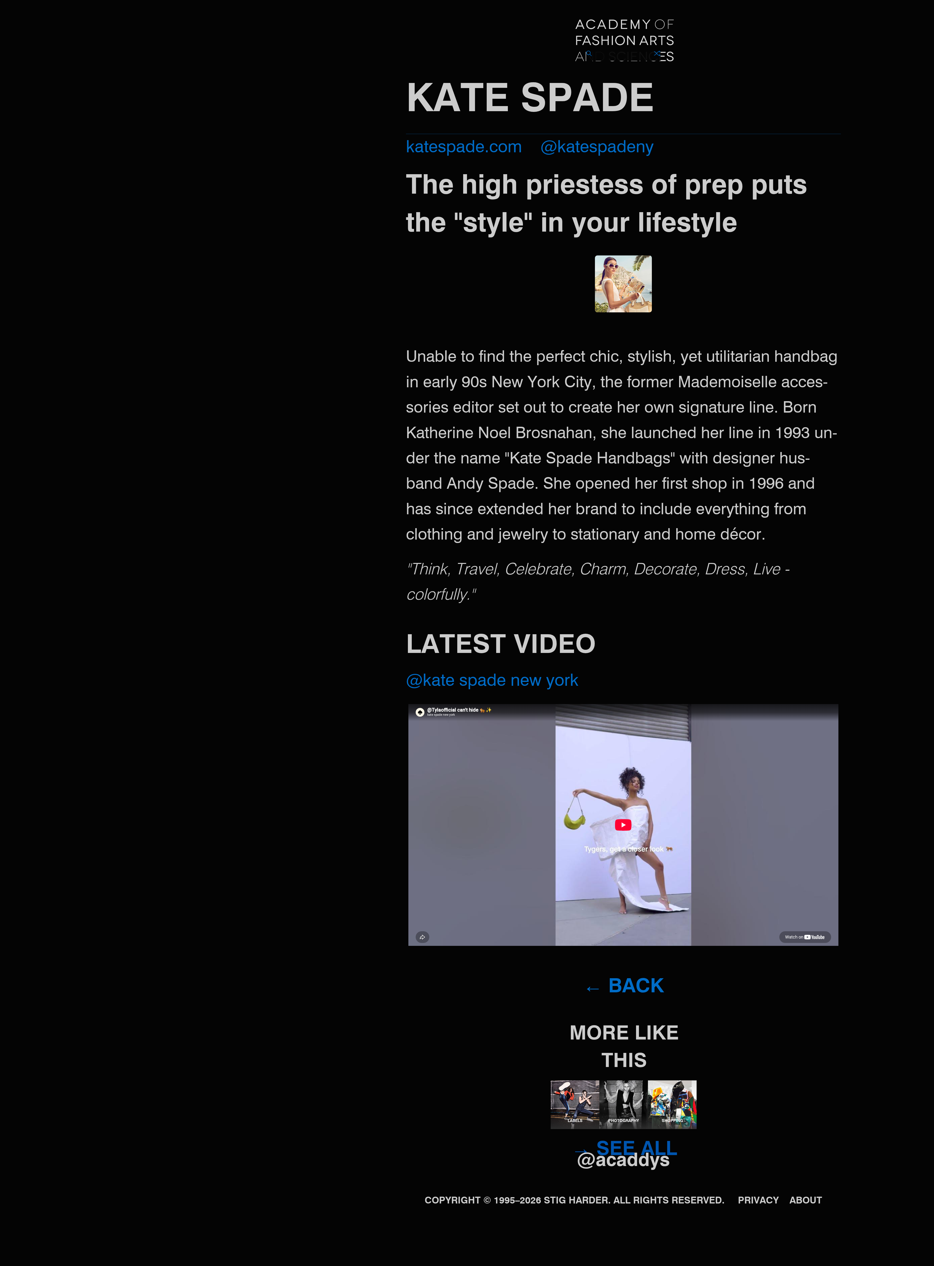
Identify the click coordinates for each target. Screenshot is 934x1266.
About (806, 1201)
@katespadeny (597, 147)
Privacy (758, 1201)
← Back (623, 987)
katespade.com (464, 147)
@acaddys (623, 1161)
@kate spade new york (492, 681)
